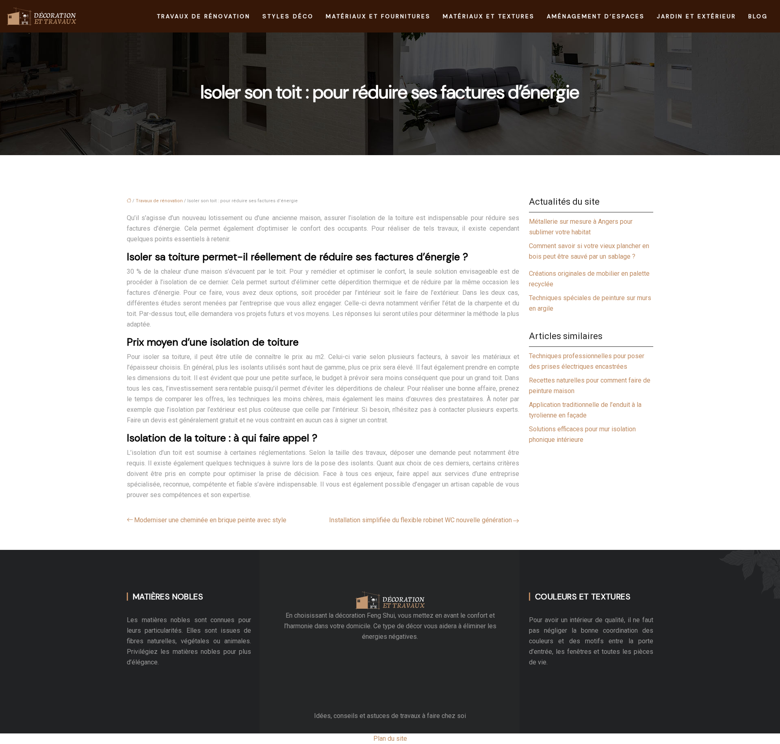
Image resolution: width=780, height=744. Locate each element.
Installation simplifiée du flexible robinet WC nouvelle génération (420, 520)
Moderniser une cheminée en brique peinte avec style (210, 520)
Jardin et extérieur (696, 16)
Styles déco (288, 16)
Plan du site (390, 738)
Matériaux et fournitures (378, 16)
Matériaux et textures (489, 16)
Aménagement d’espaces (596, 16)
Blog (758, 16)
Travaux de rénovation (203, 16)
